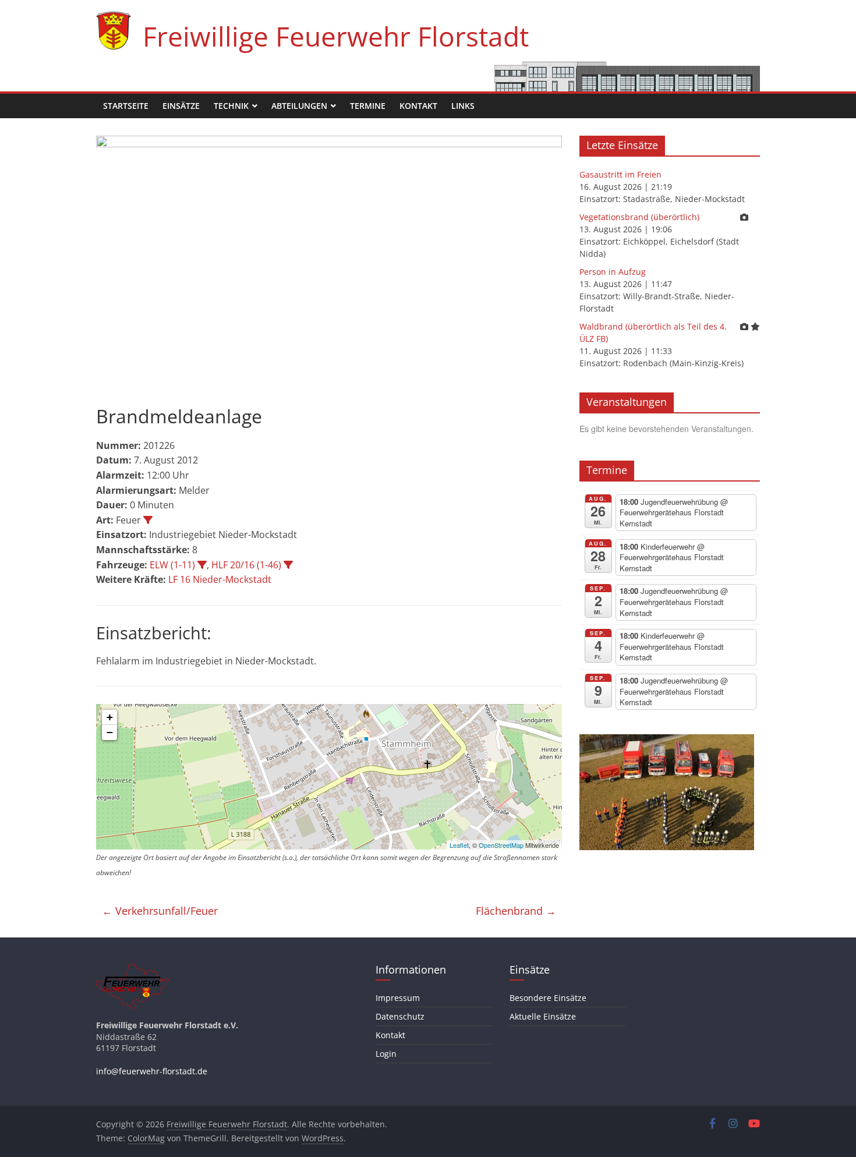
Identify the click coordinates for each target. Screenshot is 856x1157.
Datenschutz (400, 1016)
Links (463, 105)
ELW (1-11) (172, 564)
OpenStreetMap (501, 845)
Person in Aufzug (612, 271)
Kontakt (418, 105)
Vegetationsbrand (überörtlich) (639, 216)
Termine (367, 105)
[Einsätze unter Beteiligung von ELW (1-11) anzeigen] (202, 564)
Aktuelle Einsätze (543, 1016)
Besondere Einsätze (548, 997)
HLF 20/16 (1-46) (246, 564)
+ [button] (110, 717)
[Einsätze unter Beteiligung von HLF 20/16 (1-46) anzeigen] (288, 564)
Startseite (125, 105)
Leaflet (459, 845)
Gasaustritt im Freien (620, 174)
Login (386, 1053)
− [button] (110, 732)
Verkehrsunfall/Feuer (160, 911)
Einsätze (181, 105)
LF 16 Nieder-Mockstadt (219, 579)
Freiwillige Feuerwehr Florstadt (336, 36)
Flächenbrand (516, 911)
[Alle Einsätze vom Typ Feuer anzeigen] (148, 520)
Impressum (398, 997)
